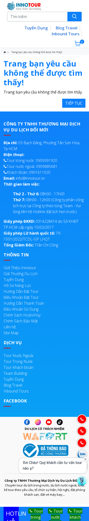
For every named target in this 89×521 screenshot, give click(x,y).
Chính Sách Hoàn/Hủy (22, 315)
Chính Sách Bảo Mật (21, 321)
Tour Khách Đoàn (18, 367)
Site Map (11, 332)
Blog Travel (66, 28)
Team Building (15, 373)
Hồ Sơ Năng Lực (17, 285)
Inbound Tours (65, 33)
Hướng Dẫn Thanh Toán (24, 303)
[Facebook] (28, 422)
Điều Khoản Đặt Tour (21, 297)
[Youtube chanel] (50, 422)
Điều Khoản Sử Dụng (21, 309)
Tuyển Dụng (36, 28)
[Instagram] (39, 422)
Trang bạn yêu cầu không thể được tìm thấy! (36, 52)
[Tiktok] (61, 422)
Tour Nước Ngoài (18, 355)
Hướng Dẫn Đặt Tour (21, 291)
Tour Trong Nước (18, 361)
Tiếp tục (73, 103)
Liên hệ (10, 327)
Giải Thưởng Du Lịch (20, 273)
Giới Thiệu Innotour (20, 267)
